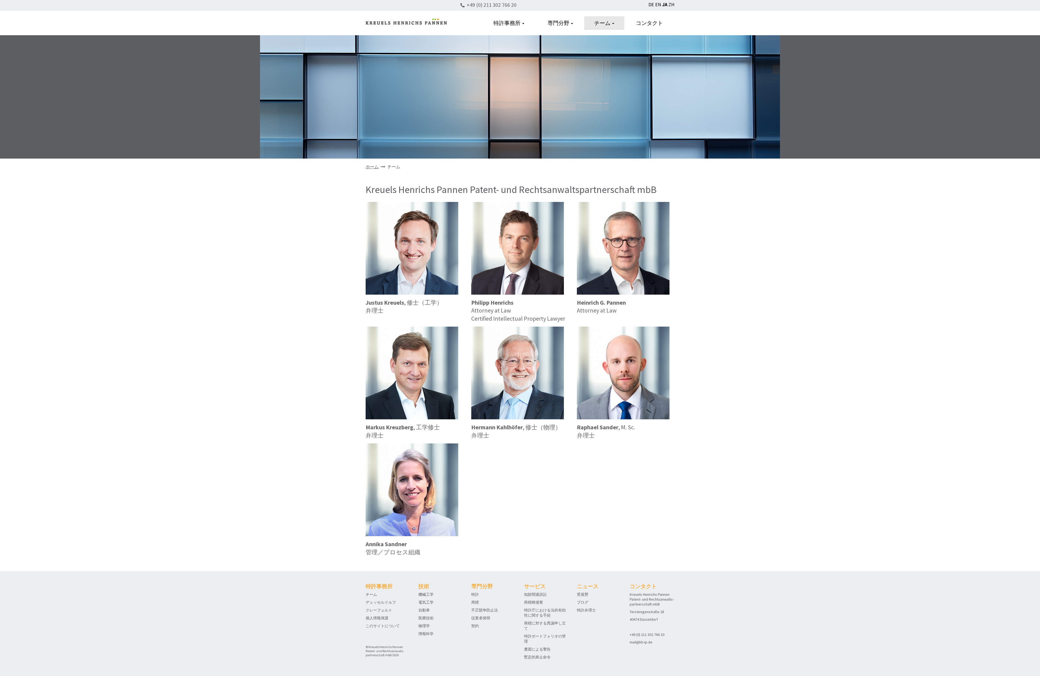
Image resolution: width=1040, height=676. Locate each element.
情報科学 (426, 633)
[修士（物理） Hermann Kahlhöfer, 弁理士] (517, 373)
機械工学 (426, 594)
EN (658, 4)
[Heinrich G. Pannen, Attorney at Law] (623, 248)
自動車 (424, 610)
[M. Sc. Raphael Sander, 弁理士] (623, 373)
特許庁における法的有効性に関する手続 (545, 613)
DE (651, 4)
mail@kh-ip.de (641, 642)
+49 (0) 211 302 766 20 (491, 4)
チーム (603, 23)
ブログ (582, 602)
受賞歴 (582, 594)
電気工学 (426, 602)
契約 (475, 625)
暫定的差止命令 (537, 657)
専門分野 (559, 23)
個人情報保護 (377, 618)
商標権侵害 (533, 602)
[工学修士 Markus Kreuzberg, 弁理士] (412, 373)
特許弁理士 (586, 610)
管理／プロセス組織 (393, 548)
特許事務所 (507, 23)
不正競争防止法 (484, 610)
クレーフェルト (379, 610)
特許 (475, 594)
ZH (671, 4)
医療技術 (426, 618)
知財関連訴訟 (535, 594)
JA (664, 4)
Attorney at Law (601, 306)
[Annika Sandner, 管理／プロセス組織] (412, 489)
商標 (475, 602)
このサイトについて (383, 625)
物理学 (424, 625)
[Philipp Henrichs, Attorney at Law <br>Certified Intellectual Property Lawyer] (517, 248)
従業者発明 (480, 618)
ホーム (372, 166)
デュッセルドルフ (381, 602)
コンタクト (649, 23)
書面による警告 (537, 649)
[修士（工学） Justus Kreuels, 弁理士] (412, 248)
